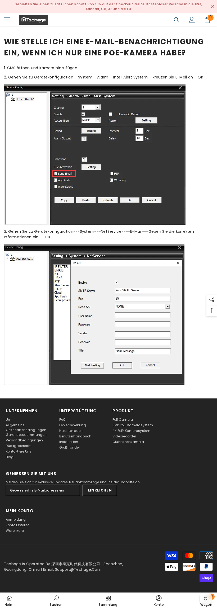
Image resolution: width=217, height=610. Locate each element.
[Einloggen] (192, 20)
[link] (56, 601)
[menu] (7, 20)
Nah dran (212, 7)
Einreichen (100, 490)
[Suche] (176, 20)
